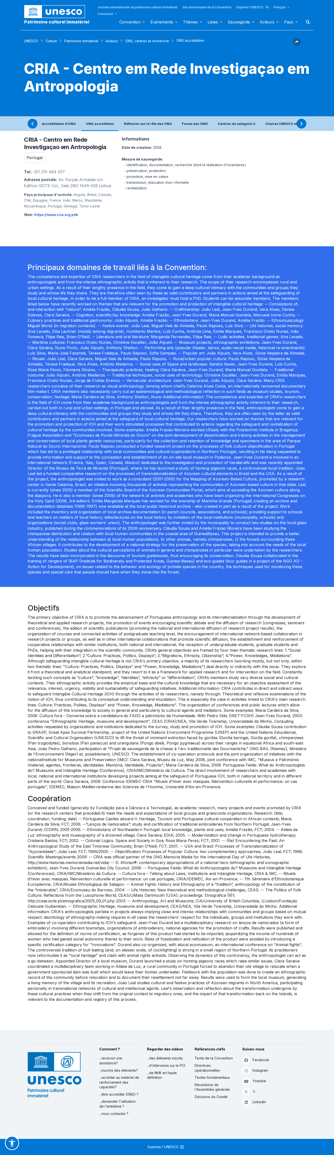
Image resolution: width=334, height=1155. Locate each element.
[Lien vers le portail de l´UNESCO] (57, 11)
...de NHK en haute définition (162, 1075)
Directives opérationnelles (207, 1067)
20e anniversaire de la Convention (207, 7)
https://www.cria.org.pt (54, 215)
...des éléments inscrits (165, 1058)
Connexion (105, 14)
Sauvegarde (239, 22)
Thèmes (190, 22)
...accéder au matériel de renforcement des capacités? (119, 1082)
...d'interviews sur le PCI (166, 1065)
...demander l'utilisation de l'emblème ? (117, 1103)
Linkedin (259, 1102)
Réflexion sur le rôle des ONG (148, 124)
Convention (130, 22)
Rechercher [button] (306, 22)
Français (280, 7)
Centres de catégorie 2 (236, 124)
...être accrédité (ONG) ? (118, 1094)
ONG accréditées (100, 124)
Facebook (261, 1060)
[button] (297, 44)
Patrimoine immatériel (81, 41)
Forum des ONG (195, 124)
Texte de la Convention (214, 1058)
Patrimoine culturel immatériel (56, 22)
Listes (213, 22)
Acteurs (267, 22)
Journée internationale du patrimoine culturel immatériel (138, 7)
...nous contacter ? (113, 1114)
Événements (161, 22)
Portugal (35, 157)
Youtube (259, 1081)
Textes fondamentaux (212, 1077)
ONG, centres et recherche (147, 41)
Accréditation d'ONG (59, 124)
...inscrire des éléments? (118, 1070)
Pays (288, 22)
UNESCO (31, 41)
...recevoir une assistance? (110, 1060)
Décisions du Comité (211, 1097)
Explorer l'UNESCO (249, 7)
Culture (51, 41)
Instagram (260, 1070)
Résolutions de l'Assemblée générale (212, 1087)
